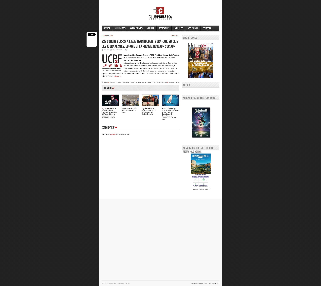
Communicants (136, 28)
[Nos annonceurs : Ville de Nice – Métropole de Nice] (200, 172)
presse (144, 82)
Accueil (107, 28)
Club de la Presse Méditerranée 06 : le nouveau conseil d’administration (149, 111)
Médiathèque (193, 28)
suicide (149, 82)
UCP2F (154, 82)
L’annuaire (178, 28)
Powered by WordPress (198, 283)
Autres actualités (174, 82)
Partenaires (164, 28)
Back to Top (215, 283)
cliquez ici (117, 76)
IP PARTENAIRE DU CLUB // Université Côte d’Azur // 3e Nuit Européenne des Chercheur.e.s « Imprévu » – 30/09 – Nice (170, 114)
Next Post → (175, 36)
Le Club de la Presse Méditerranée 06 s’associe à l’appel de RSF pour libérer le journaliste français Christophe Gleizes (109, 113)
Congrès (118, 82)
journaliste (138, 82)
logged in (113, 134)
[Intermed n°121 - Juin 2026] (200, 60)
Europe (132, 82)
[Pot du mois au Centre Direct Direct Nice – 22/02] (130, 107)
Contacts (207, 28)
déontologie (125, 82)
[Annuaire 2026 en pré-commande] (200, 122)
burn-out (112, 82)
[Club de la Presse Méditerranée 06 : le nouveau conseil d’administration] (150, 107)
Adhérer (150, 28)
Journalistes (120, 28)
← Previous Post (107, 36)
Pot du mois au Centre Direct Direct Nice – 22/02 (129, 110)
